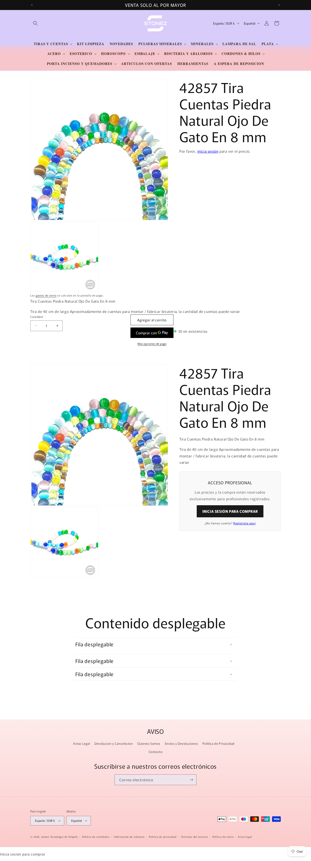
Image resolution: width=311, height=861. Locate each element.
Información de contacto (129, 836)
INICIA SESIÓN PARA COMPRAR (230, 511)
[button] (35, 23)
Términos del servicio (194, 836)
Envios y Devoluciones (181, 743)
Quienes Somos (148, 743)
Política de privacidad (162, 836)
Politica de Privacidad (218, 743)
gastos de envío (46, 295)
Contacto (156, 751)
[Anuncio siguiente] (279, 5)
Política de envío (223, 836)
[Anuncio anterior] (32, 5)
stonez (45, 836)
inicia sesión (208, 151)
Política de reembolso (96, 836)
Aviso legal (245, 836)
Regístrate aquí (244, 523)
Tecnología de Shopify (64, 836)
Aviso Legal (81, 743)
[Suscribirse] (191, 779)
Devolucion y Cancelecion (113, 743)
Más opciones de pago (152, 343)
